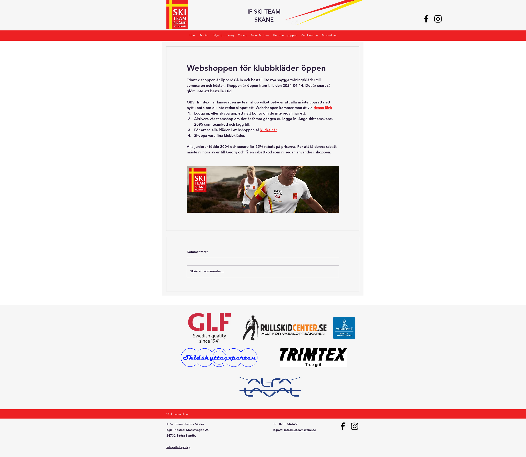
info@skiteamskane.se (300, 430)
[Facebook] (426, 19)
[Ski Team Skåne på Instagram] (438, 19)
